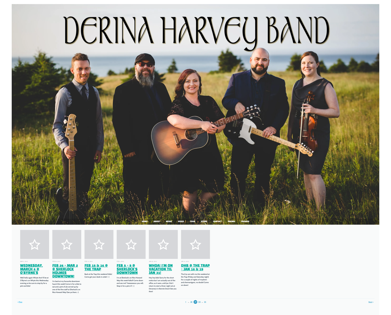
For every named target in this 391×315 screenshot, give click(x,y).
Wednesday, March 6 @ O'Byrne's (31, 269)
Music (169, 222)
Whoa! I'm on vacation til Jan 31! (161, 269)
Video (181, 222)
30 (199, 302)
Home (145, 222)
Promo (231, 222)
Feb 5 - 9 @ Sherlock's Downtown (127, 269)
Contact (217, 222)
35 (205, 302)
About (157, 222)
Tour (192, 222)
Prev (20, 302)
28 (191, 302)
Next (370, 302)
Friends (245, 222)
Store (204, 222)
